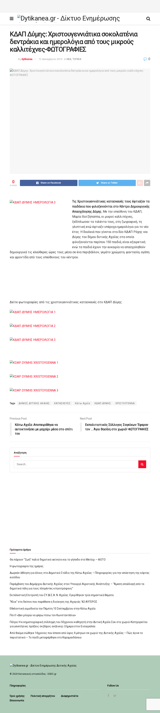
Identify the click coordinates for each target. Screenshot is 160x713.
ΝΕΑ (69, 59)
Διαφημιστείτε (69, 695)
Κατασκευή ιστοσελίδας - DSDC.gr (37, 674)
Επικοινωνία (17, 700)
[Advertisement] (80, 6)
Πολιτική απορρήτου (43, 695)
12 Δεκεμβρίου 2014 (50, 59)
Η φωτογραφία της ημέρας (27, 566)
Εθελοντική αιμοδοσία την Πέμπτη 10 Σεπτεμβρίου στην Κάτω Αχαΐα (52, 608)
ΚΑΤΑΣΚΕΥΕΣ (62, 403)
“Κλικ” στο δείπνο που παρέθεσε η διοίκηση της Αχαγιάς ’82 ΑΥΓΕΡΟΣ (53, 601)
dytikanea (26, 59)
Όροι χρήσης (17, 695)
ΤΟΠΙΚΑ (77, 59)
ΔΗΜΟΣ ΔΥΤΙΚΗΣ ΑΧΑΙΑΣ (34, 403)
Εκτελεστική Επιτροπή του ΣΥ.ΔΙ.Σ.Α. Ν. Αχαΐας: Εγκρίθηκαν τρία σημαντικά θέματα (62, 595)
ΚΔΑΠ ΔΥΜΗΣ (103, 403)
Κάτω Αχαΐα (82, 403)
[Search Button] (142, 464)
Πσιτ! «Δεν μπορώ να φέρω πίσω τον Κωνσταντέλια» (43, 615)
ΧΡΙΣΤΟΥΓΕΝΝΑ (125, 403)
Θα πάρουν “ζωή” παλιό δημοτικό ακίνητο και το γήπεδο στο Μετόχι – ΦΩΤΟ (58, 559)
